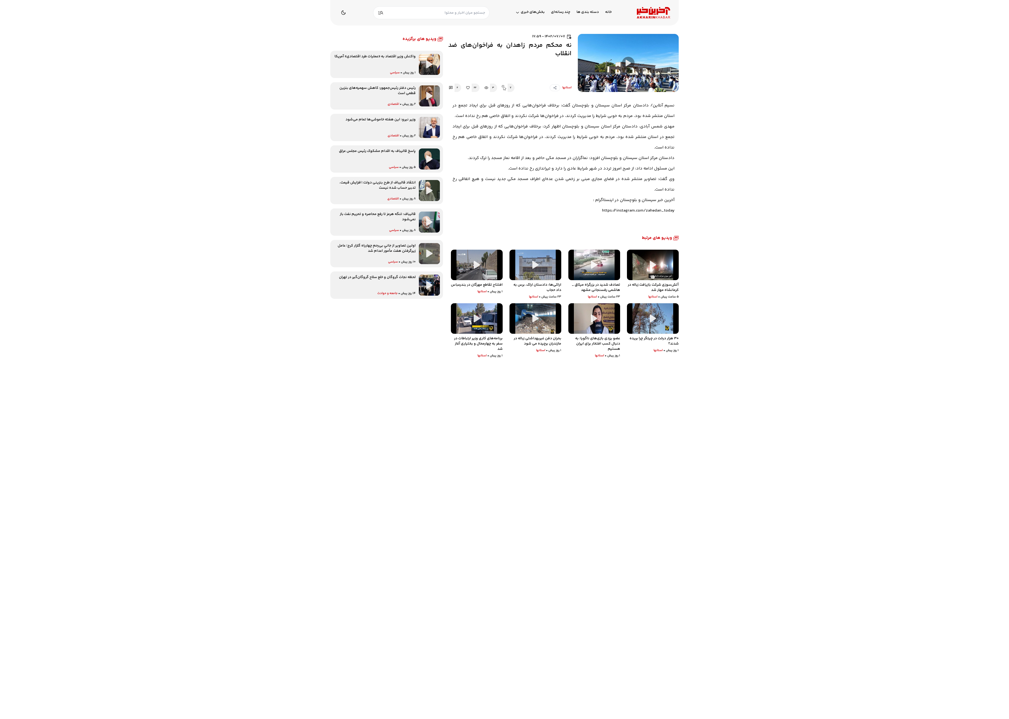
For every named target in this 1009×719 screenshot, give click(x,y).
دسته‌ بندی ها (587, 12)
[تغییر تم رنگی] (343, 12)
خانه (608, 12)
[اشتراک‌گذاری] (555, 87)
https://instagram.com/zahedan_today (638, 210)
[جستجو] (381, 12)
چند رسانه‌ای (560, 12)
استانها (567, 88)
